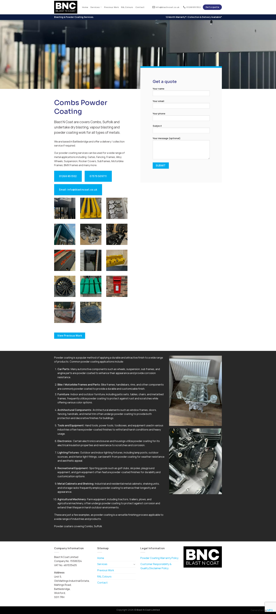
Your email (158, 101)
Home (85, 7)
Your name (158, 88)
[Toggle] (134, 564)
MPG (270, 610)
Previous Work (111, 7)
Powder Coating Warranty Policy (159, 558)
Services (95, 7)
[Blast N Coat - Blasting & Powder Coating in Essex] (65, 7)
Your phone (159, 113)
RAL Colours (127, 7)
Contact (140, 7)
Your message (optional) (166, 138)
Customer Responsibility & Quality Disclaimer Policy (156, 566)
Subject (157, 125)
